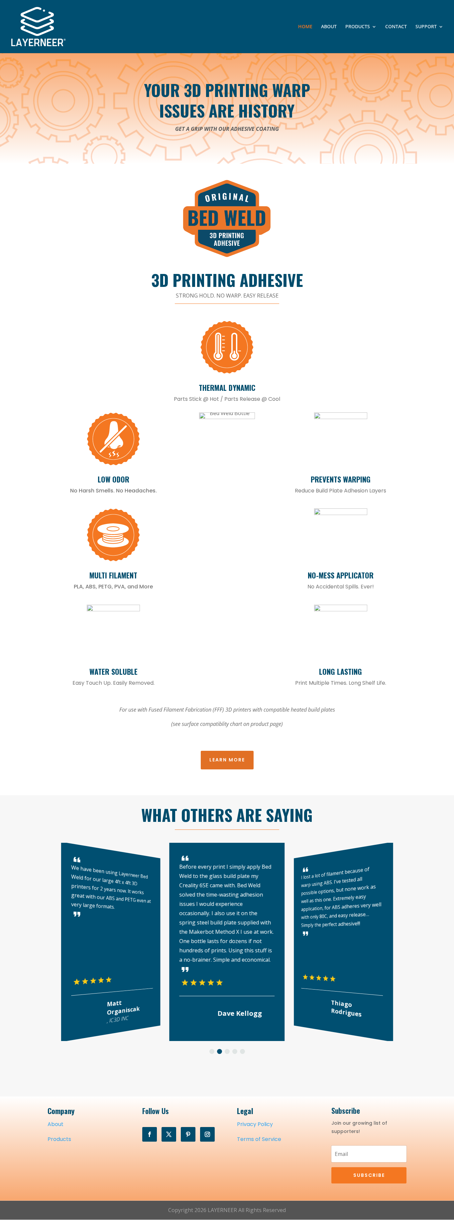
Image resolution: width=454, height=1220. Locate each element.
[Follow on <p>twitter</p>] (169, 1134)
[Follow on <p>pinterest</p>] (188, 1134)
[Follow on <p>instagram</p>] (207, 1134)
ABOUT (329, 27)
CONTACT (396, 27)
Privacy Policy (255, 1124)
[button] (211, 1051)
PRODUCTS (357, 27)
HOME (305, 27)
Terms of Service (259, 1139)
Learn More (227, 759)
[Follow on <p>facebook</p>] (149, 1134)
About (55, 1124)
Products (59, 1139)
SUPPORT (426, 27)
